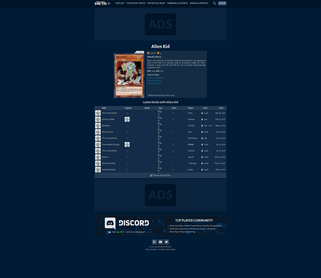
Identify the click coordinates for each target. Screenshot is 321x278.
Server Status (170, 249)
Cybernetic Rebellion (155, 78)
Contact (162, 249)
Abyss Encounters (154, 83)
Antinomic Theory (154, 81)
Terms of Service (151, 249)
